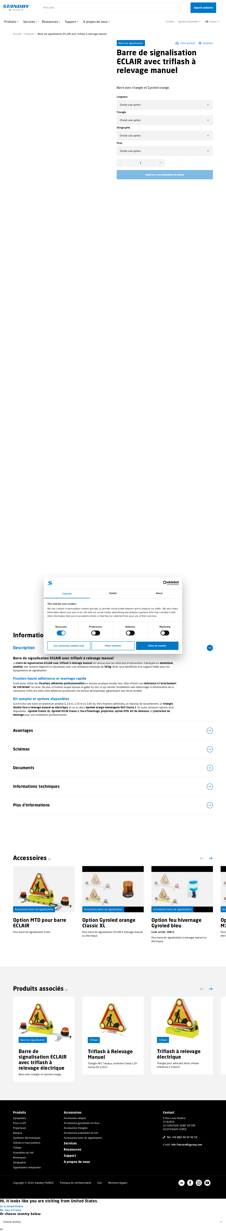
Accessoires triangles (75, 1128)
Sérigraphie (123, 127)
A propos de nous (77, 1162)
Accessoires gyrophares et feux (81, 1123)
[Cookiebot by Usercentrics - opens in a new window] (165, 583)
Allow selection (113, 645)
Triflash (94, 1039)
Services (70, 1143)
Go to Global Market (11, 1206)
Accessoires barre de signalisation (34, 909)
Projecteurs (19, 1128)
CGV (99, 1182)
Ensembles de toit (23, 1152)
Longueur (122, 96)
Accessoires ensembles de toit (81, 1133)
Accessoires (72, 1112)
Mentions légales (117, 1182)
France (212, 21)
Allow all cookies (157, 645)
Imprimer (208, 43)
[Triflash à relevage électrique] (182, 1020)
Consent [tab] (66, 593)
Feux (119, 142)
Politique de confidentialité (75, 1182)
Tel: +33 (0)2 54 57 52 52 (182, 1137)
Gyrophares (19, 1118)
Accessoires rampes (75, 1118)
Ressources (72, 1149)
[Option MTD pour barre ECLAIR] (44, 889)
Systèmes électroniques (26, 1138)
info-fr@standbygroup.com (186, 1144)
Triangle (121, 112)
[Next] (210, 858)
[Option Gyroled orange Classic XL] (113, 889)
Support (70, 1156)
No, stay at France (10, 1210)
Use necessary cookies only (69, 645)
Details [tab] (113, 593)
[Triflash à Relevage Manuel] (113, 1020)
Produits (29, 33)
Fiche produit (187, 43)
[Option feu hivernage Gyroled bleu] (182, 889)
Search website (203, 7)
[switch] (95, 633)
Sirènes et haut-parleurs (26, 1142)
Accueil (17, 33)
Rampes (17, 1133)
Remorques (19, 1157)
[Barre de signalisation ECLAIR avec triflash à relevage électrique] (44, 1020)
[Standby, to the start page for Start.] (16, 7)
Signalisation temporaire (27, 1167)
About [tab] (159, 593)
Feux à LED (19, 1123)
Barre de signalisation (131, 43)
